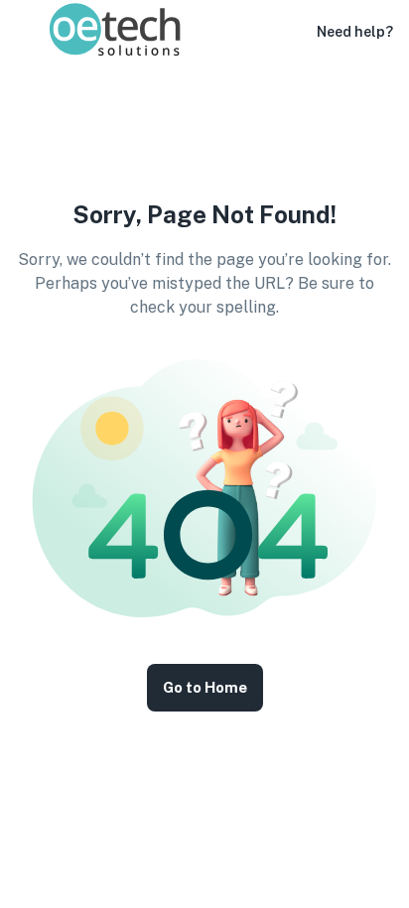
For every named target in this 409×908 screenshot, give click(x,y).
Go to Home (205, 687)
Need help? (355, 32)
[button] (289, 32)
